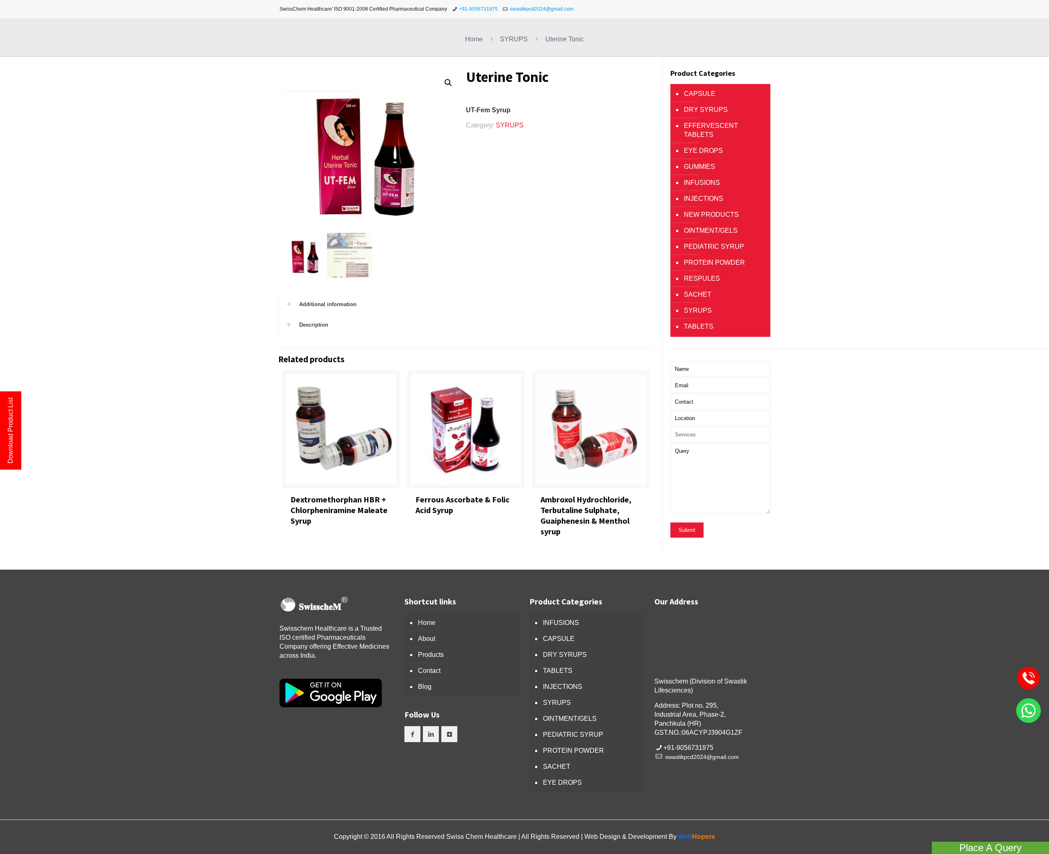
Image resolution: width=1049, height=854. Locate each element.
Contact (429, 670)
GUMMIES (699, 166)
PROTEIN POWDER (714, 262)
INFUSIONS (702, 182)
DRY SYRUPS (706, 109)
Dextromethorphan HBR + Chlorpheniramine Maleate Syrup (339, 510)
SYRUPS (514, 39)
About (426, 638)
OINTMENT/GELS (711, 230)
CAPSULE (699, 93)
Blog (424, 686)
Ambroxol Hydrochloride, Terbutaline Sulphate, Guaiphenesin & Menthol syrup (585, 515)
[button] (448, 82)
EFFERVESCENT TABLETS (711, 130)
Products (431, 654)
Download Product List (10, 430)
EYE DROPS (703, 150)
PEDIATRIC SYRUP (714, 246)
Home (474, 39)
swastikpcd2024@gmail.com (542, 9)
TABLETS (698, 326)
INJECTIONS (703, 198)
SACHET (697, 294)
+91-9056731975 (478, 9)
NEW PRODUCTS (711, 214)
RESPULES (702, 278)
